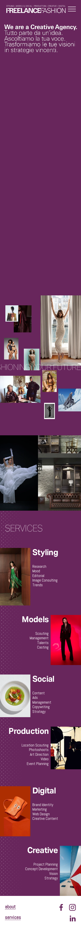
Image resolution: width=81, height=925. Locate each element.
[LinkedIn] (72, 918)
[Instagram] (72, 907)
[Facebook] (61, 907)
